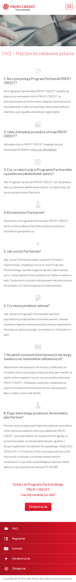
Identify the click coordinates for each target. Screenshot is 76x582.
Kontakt (17, 548)
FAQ (15, 528)
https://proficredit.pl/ (44, 149)
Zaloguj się (19, 568)
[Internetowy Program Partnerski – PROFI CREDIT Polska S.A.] (17, 9)
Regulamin (18, 538)
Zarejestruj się (38, 506)
